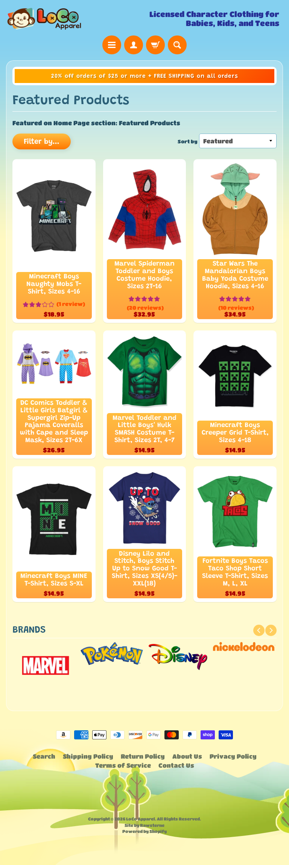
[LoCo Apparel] (75, 19)
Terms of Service (123, 765)
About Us (187, 756)
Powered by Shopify (144, 831)
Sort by (188, 141)
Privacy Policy (233, 756)
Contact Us (176, 765)
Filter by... (41, 142)
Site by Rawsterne (144, 825)
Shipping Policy (88, 756)
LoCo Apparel (140, 818)
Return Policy (143, 756)
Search (44, 756)
